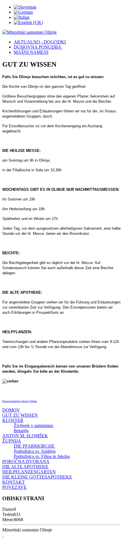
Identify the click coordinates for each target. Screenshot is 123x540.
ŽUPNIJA (11, 440)
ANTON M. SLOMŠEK (25, 435)
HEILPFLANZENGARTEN (29, 471)
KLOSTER (12, 420)
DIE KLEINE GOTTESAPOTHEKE (37, 477)
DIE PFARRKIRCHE (34, 446)
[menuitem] (40, 41)
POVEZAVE (14, 487)
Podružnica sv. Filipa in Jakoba (42, 456)
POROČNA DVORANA (25, 461)
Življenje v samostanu (33, 425)
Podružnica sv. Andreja (34, 451)
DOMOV (11, 410)
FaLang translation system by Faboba (19, 401)
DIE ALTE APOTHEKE (25, 466)
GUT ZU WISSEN (20, 415)
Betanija (21, 430)
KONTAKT (13, 482)
